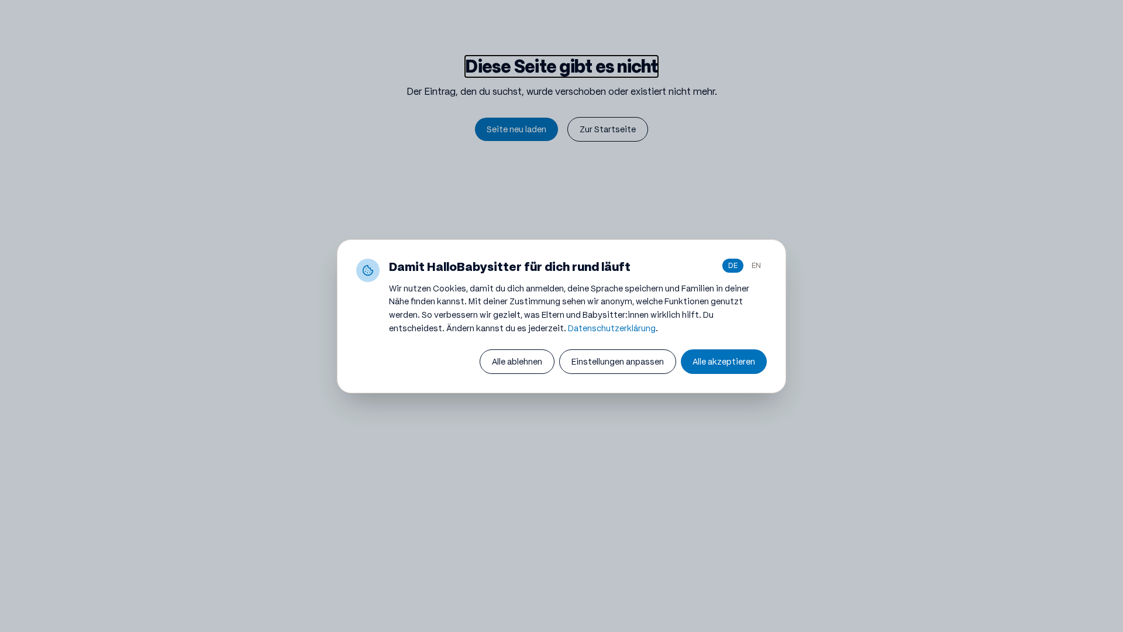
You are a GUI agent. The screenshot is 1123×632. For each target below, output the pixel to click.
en (756, 265)
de (733, 265)
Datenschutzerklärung (612, 328)
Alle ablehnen (517, 361)
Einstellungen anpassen (617, 361)
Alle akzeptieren (724, 361)
